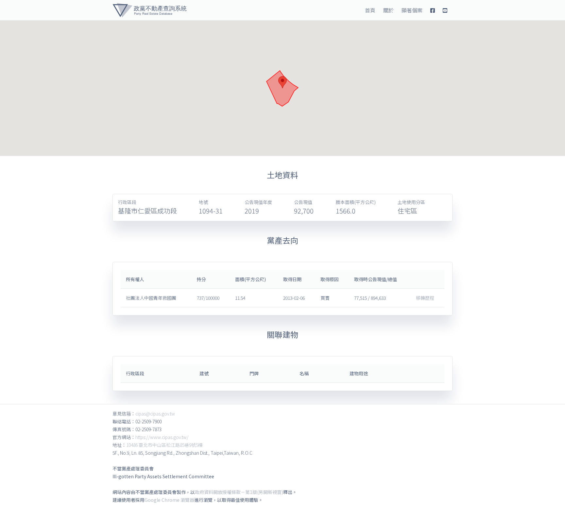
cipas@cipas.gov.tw (155, 413)
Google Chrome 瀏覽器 (169, 500)
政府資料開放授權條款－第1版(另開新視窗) (239, 492)
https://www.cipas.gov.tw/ (162, 437)
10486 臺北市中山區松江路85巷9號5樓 (164, 445)
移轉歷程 (425, 298)
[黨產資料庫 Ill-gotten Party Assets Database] (149, 10)
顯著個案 (412, 10)
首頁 (370, 10)
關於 (388, 10)
